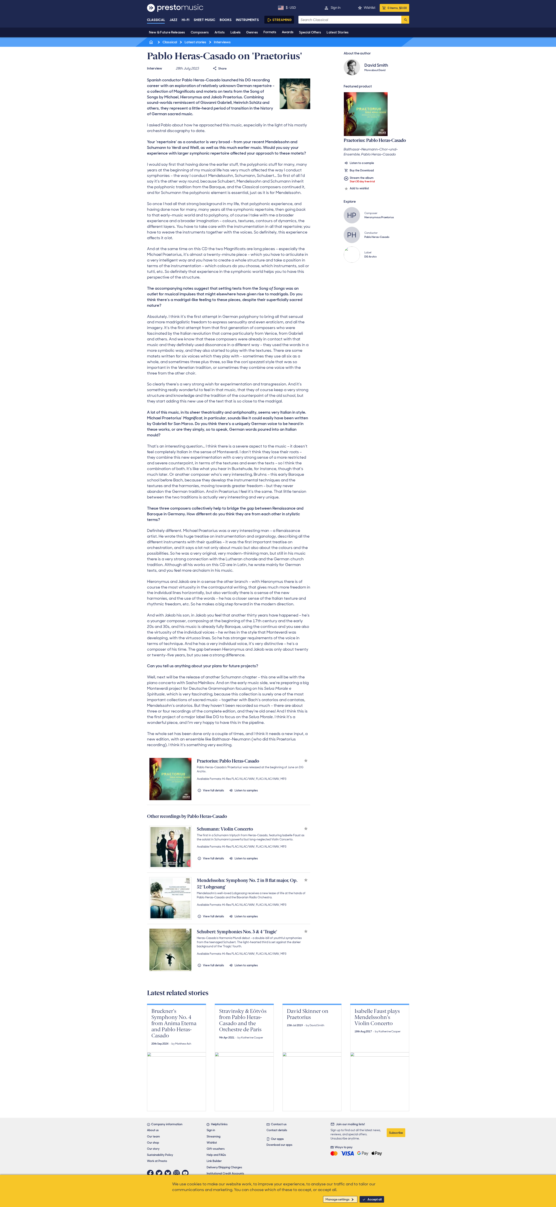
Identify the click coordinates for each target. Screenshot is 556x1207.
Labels (235, 32)
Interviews (222, 42)
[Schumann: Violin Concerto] (170, 847)
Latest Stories (337, 32)
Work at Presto (157, 1161)
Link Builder (214, 1161)
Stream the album (362, 179)
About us (153, 1130)
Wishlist (369, 7)
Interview (154, 68)
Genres (252, 32)
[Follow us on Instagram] (177, 1173)
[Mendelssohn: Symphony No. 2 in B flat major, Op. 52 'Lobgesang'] (170, 898)
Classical (156, 20)
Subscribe (396, 1133)
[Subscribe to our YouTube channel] (186, 1173)
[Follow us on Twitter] (160, 1173)
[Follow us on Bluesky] (169, 1173)
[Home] (151, 42)
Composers (200, 32)
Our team (153, 1136)
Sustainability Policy (160, 1155)
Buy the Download (362, 170)
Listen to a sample (362, 163)
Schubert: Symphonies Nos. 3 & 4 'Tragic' (237, 931)
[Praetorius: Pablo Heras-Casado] (170, 779)
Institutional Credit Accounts (225, 1173)
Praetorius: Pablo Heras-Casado (228, 761)
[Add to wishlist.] (306, 761)
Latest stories (195, 42)
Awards (287, 32)
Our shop (153, 1142)
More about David (374, 70)
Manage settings (338, 1199)
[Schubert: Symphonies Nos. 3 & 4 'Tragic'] (170, 949)
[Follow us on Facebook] (151, 1173)
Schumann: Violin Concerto (225, 829)
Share (222, 68)
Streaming (282, 20)
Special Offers (310, 32)
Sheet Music (204, 20)
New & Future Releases (167, 32)
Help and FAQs (216, 1155)
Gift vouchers (216, 1149)
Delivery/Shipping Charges (224, 1167)
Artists (220, 32)
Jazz (174, 20)
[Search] (405, 20)
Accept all (374, 1199)
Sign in (336, 7)
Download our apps (279, 1145)
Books (226, 20)
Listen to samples (246, 790)
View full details (213, 790)
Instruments (247, 20)
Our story (153, 1149)
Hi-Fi (185, 20)
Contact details (277, 1130)
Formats (269, 32)
